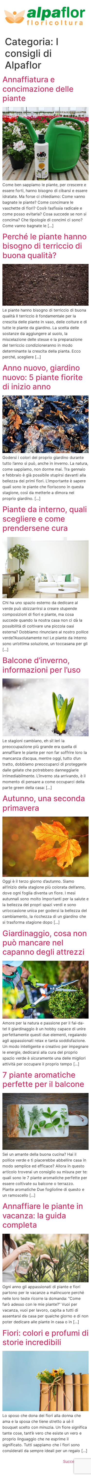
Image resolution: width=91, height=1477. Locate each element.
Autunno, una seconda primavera (43, 803)
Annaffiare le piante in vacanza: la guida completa (42, 1215)
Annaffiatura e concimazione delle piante (38, 89)
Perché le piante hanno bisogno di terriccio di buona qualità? (44, 246)
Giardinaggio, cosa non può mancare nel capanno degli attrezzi (44, 943)
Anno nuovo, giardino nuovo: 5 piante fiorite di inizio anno (42, 377)
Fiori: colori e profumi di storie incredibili (45, 1337)
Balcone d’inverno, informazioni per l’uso (41, 665)
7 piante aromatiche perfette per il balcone (43, 1079)
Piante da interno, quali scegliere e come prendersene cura (44, 519)
